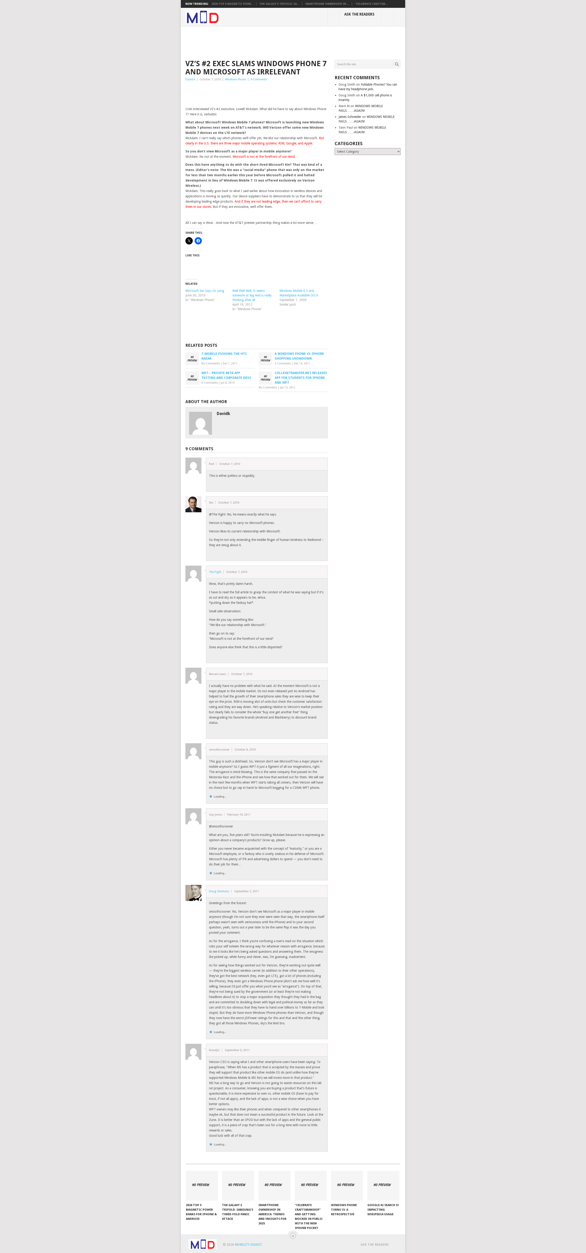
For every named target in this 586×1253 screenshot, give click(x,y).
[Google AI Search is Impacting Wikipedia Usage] (383, 1186)
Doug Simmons (219, 891)
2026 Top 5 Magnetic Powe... (232, 3)
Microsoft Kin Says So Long (204, 291)
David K (190, 79)
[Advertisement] (268, 42)
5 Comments (283, 363)
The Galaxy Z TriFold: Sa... (279, 3)
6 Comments (209, 382)
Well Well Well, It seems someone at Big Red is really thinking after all (252, 295)
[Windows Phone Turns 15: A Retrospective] (347, 1186)
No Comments (210, 363)
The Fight (215, 572)
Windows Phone (235, 79)
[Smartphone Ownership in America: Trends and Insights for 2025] (274, 1186)
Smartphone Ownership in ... (327, 3)
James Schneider (350, 117)
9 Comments (258, 79)
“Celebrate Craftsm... (371, 3)
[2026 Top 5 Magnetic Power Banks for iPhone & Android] (202, 1186)
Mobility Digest (248, 1244)
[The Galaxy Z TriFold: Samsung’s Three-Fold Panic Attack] (238, 1186)
